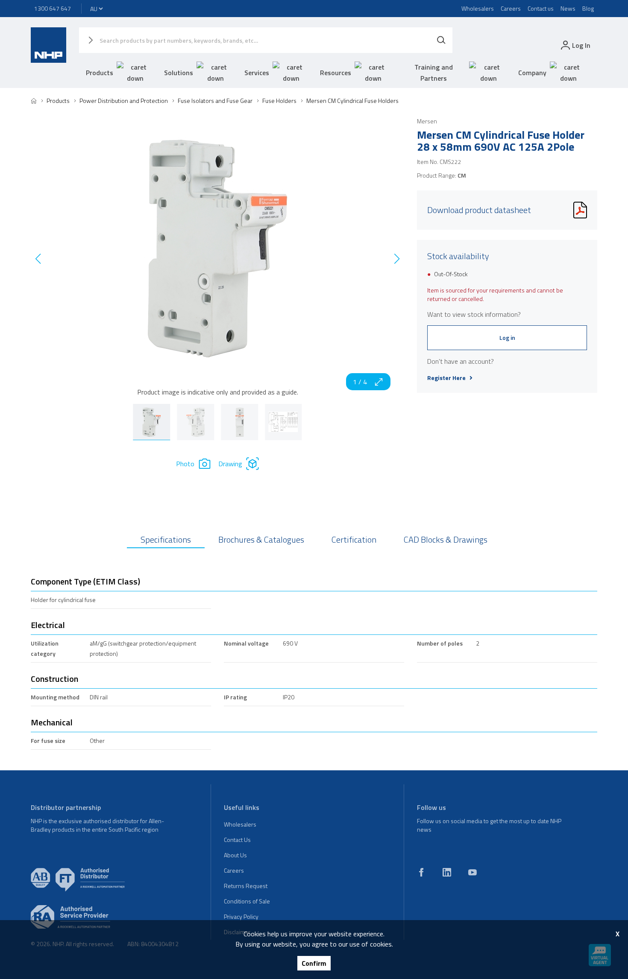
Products (99, 72)
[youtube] (472, 872)
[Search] (441, 40)
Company (532, 72)
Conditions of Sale (247, 901)
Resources (335, 72)
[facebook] (421, 872)
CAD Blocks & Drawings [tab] (445, 539)
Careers (511, 8)
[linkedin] (447, 872)
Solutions (178, 72)
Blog (588, 8)
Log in (507, 337)
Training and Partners (433, 72)
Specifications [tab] (166, 539)
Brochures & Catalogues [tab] (261, 539)
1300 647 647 (52, 8)
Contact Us (237, 839)
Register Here (446, 378)
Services (256, 72)
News (568, 8)
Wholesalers (477, 8)
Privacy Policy (241, 916)
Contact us (541, 8)
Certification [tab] (354, 539)
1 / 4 (360, 382)
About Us (235, 854)
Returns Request (245, 885)
